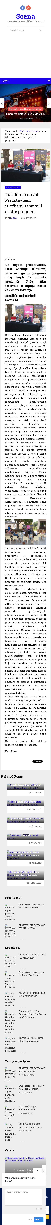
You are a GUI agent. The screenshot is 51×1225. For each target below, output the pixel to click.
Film (16, 187)
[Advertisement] (25, 58)
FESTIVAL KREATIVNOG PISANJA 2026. (32, 927)
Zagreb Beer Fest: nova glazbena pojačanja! (31, 1039)
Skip (30, 1219)
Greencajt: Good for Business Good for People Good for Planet (32, 1014)
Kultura (10, 187)
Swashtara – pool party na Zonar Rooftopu (31, 906)
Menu (6, 81)
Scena (25, 16)
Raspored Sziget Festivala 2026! (27, 1108)
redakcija (12, 218)
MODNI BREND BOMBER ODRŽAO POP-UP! (32, 994)
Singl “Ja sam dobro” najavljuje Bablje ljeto (30, 1125)
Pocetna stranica (29, 131)
